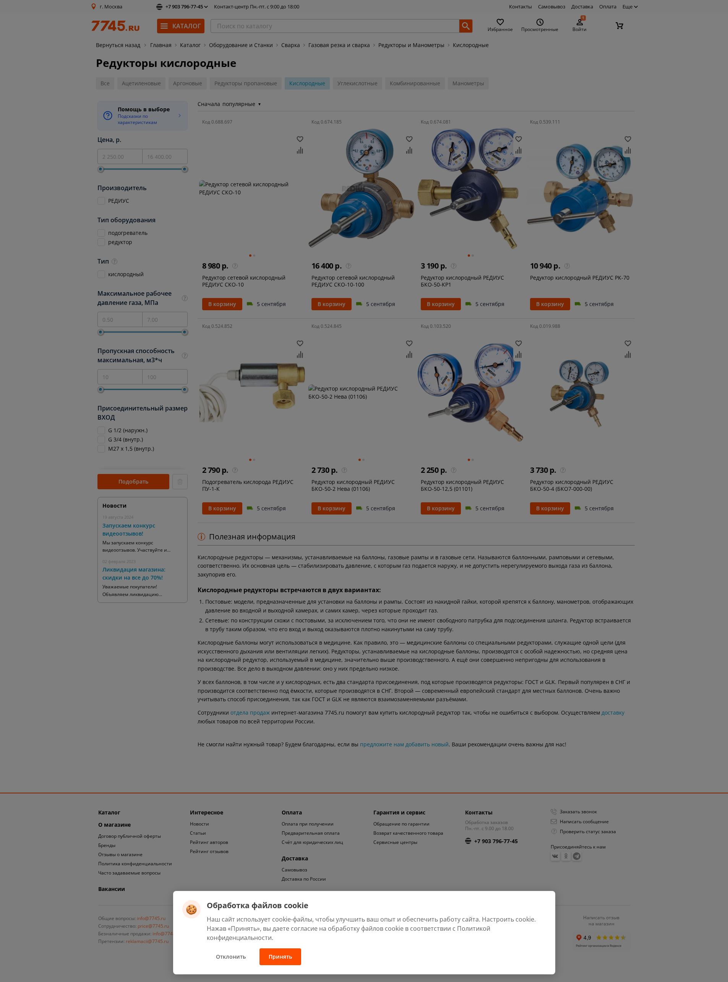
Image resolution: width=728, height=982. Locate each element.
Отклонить (231, 956)
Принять (280, 956)
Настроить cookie (508, 919)
